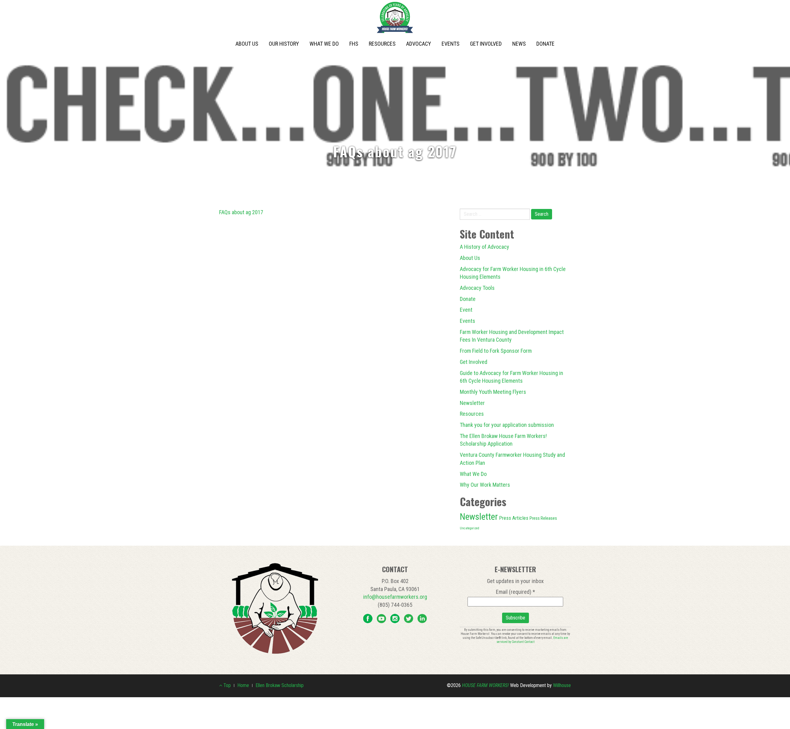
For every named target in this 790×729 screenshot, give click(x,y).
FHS (353, 43)
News (519, 43)
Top (226, 685)
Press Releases (543, 518)
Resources (382, 43)
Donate (545, 43)
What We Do (324, 43)
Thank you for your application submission (507, 425)
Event (466, 309)
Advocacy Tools (477, 288)
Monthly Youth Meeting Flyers (493, 392)
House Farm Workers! (485, 685)
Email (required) (515, 592)
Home (243, 685)
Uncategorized (469, 528)
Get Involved (486, 43)
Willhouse (562, 685)
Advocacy (418, 43)
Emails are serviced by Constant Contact (532, 640)
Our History (284, 43)
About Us (246, 43)
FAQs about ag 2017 (241, 212)
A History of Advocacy (484, 247)
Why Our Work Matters (485, 484)
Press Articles (513, 518)
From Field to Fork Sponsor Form (496, 351)
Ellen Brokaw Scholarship (280, 685)
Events (450, 43)
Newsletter (472, 403)
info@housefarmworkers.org (395, 597)
